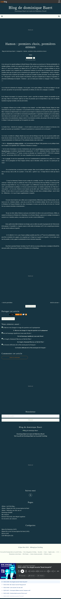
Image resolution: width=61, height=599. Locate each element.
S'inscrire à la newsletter (8, 318)
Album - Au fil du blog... (8, 506)
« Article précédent (7, 302)
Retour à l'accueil (30, 306)
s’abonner (23, 575)
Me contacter (5, 514)
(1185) (15, 531)
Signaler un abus (51, 552)
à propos (41, 575)
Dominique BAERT (7, 512)
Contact (45, 552)
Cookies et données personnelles (36, 554)
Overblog (40, 547)
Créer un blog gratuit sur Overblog (29, 552)
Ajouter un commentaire (15, 357)
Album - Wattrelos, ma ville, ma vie (11, 510)
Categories (19, 51)
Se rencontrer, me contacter (9, 518)
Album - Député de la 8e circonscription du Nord (15, 508)
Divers (30, 55)
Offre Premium (25, 554)
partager (32, 575)
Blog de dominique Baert (30, 7)
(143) (5, 533)
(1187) (9, 529)
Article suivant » (54, 302)
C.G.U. (58, 552)
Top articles (40, 552)
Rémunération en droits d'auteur (15, 554)
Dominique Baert (29, 436)
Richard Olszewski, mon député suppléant (13, 516)
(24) (7, 535)
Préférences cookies (47, 554)
